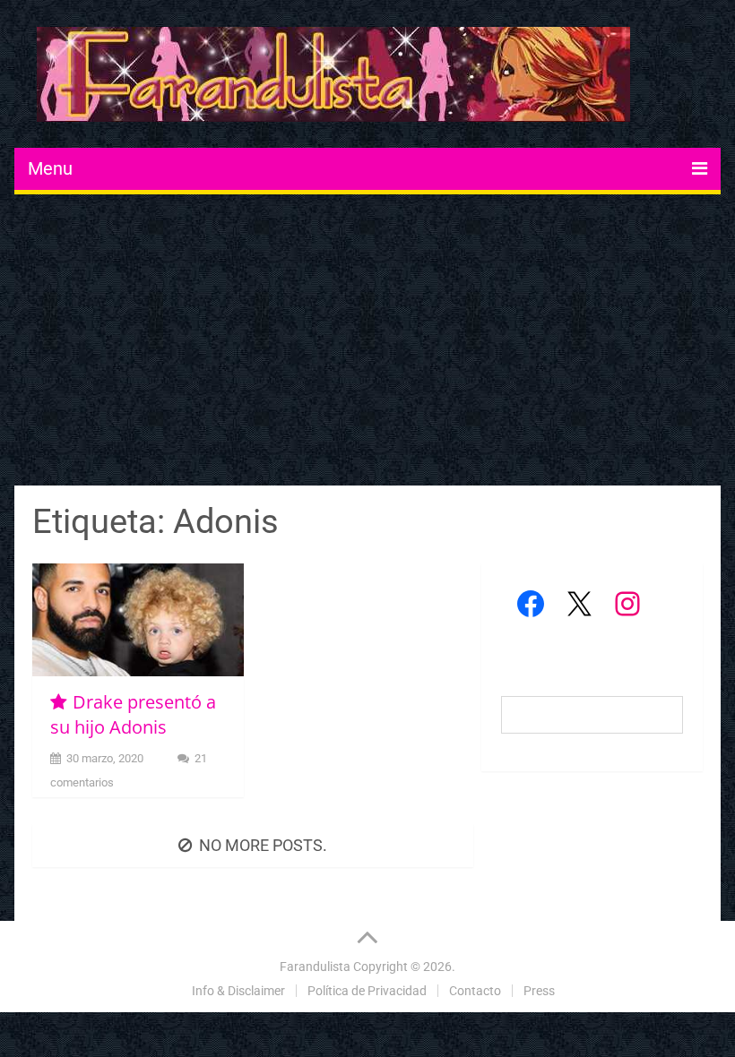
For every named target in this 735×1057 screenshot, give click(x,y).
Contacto (475, 991)
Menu (50, 168)
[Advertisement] (368, 342)
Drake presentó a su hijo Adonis (133, 714)
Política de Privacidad (367, 991)
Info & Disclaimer (238, 991)
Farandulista (315, 966)
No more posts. (263, 845)
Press (539, 991)
